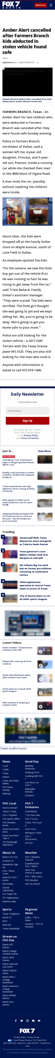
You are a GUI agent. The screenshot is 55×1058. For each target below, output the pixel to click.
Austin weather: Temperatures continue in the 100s (17, 648)
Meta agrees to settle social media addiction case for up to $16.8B (17, 502)
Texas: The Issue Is (33, 824)
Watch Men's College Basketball (8, 979)
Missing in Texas (33, 832)
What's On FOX (9, 857)
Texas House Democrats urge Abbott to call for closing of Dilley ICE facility (18, 488)
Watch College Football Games (10, 952)
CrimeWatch (31, 811)
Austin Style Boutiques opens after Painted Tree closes (16, 676)
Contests (29, 795)
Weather (31, 852)
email (39, 1020)
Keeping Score (32, 772)
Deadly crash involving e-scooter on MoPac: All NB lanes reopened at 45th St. (18, 475)
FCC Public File (9, 894)
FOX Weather (31, 880)
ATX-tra (29, 842)
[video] (45, 650)
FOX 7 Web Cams (33, 876)
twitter (21, 1020)
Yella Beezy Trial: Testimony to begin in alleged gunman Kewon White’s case (18, 462)
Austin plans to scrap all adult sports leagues (16, 690)
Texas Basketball (10, 928)
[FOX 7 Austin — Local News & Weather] (11, 5)
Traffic (5, 769)
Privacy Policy (31, 435)
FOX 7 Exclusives (32, 805)
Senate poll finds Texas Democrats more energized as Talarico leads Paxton (35, 541)
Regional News (31, 911)
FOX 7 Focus (31, 818)
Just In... (7, 451)
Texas (5, 773)
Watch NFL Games (7, 946)
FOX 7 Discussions (31, 838)
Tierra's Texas (9, 811)
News (6, 761)
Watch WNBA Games (9, 997)
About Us (8, 852)
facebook (15, 1020)
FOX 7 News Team (8, 872)
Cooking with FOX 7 (34, 777)
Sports (6, 909)
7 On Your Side (32, 815)
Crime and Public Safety (10, 782)
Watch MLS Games (8, 1003)
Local (5, 765)
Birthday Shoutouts (30, 767)
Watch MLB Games (8, 959)
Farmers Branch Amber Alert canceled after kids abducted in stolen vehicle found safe (27, 100)
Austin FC (7, 917)
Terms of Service (29, 438)
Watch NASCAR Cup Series (10, 965)
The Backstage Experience (9, 843)
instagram (27, 1020)
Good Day (31, 761)
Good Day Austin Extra (10, 830)
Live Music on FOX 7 (32, 784)
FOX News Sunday (7, 788)
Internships (7, 883)
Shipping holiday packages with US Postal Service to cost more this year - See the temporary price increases (17, 517)
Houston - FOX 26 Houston (34, 925)
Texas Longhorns (11, 913)
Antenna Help (9, 901)
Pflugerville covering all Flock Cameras (16, 662)
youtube (33, 1020)
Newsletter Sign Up (10, 866)
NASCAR (6, 924)
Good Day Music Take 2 (10, 837)
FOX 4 (4, 58)
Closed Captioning (7, 889)
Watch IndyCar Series (9, 972)
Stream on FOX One (9, 938)
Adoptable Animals (30, 790)
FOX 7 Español (9, 815)
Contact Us (7, 860)
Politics (5, 776)
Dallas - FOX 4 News (32, 919)
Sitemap (6, 793)
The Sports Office (11, 818)
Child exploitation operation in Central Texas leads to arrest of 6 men (35, 585)
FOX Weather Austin (9, 824)
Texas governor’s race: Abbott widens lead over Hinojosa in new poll (34, 554)
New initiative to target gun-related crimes (16, 703)
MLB (4, 921)
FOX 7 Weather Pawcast (32, 858)
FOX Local (9, 803)
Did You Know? (32, 883)
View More (44, 451)
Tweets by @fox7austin (13, 748)
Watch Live (40, 5)
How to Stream (10, 807)
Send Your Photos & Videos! (33, 871)
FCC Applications (10, 897)
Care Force (30, 829)
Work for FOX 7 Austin (10, 879)
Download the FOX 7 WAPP (32, 865)
